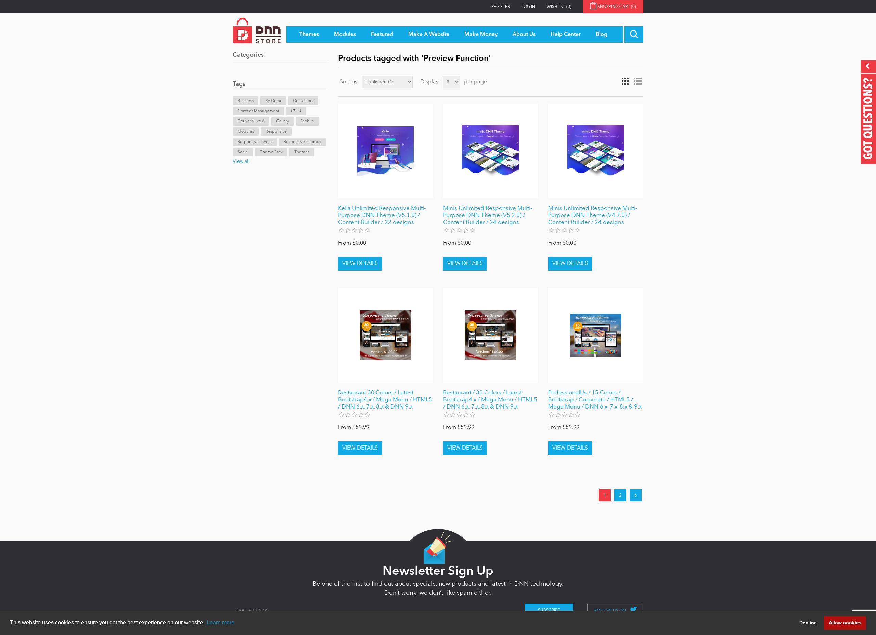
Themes (301, 152)
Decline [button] (808, 622)
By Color (273, 101)
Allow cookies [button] (845, 622)
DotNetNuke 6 (251, 121)
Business (245, 101)
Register (500, 7)
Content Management (258, 111)
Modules (245, 132)
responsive (276, 132)
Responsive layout (254, 142)
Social (242, 152)
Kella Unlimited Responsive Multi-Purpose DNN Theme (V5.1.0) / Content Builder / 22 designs (382, 215)
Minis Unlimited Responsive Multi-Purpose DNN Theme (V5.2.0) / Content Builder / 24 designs (487, 215)
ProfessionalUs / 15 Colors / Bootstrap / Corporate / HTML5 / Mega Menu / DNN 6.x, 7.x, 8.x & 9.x (595, 400)
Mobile (307, 121)
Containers (303, 101)
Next (636, 495)
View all (241, 161)
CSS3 (296, 111)
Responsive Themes (302, 142)
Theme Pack (271, 152)
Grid (625, 81)
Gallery (282, 121)
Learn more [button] (220, 622)
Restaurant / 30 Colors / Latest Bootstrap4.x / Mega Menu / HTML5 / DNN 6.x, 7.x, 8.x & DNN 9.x (490, 400)
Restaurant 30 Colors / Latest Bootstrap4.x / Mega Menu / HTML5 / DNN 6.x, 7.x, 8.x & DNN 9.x (385, 400)
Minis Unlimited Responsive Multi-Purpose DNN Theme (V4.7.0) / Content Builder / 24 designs (592, 215)
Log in (528, 7)
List (637, 81)
